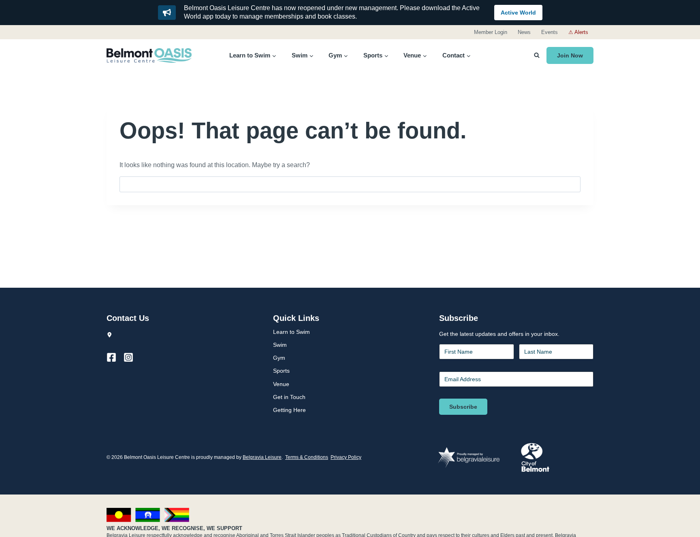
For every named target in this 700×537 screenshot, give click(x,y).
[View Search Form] (536, 55)
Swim (280, 345)
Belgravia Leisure (262, 457)
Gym (279, 357)
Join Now (570, 55)
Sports (281, 370)
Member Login (490, 32)
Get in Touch (289, 397)
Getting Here (289, 410)
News (524, 32)
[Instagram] (132, 357)
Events (549, 32)
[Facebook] (115, 357)
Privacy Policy (346, 457)
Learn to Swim (291, 332)
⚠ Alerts (578, 32)
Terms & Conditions (306, 457)
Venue (281, 384)
